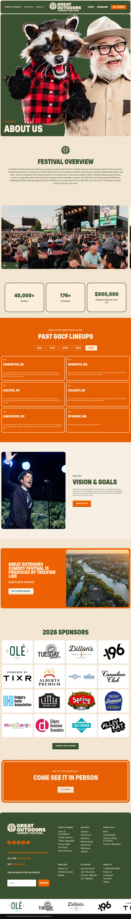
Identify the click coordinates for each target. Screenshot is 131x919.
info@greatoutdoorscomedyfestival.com (27, 853)
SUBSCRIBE (44, 883)
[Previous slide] (4, 265)
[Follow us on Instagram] (9, 842)
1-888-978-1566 (24, 858)
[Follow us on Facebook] (23, 842)
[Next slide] (16, 265)
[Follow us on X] (19, 842)
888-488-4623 (18, 864)
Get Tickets (118, 7)
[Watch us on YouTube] (14, 842)
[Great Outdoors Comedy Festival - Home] (65, 7)
